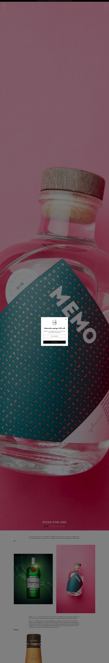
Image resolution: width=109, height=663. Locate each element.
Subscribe (54, 342)
